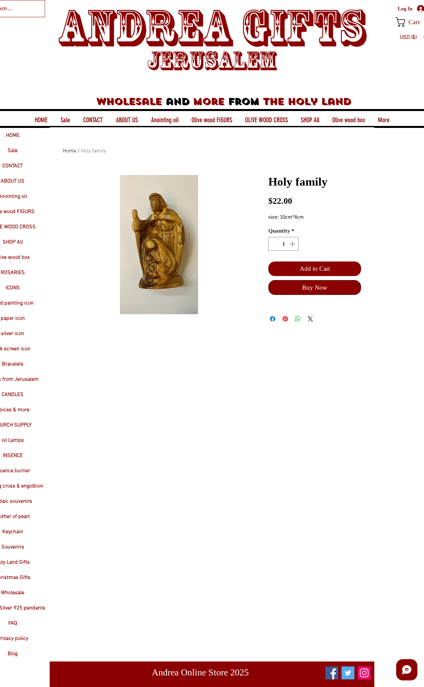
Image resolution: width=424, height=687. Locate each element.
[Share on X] (310, 319)
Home (69, 151)
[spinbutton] (283, 244)
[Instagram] (364, 672)
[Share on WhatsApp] (298, 319)
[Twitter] (348, 672)
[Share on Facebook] (273, 319)
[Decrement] (274, 244)
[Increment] (293, 244)
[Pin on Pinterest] (285, 319)
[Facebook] (331, 672)
